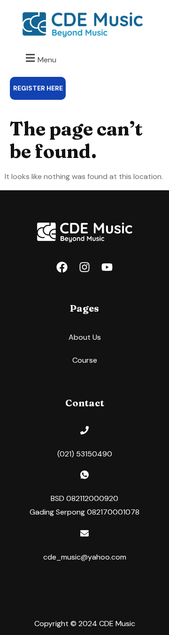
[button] (40, 58)
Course (84, 360)
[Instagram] (84, 267)
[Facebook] (62, 267)
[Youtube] (107, 267)
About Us (85, 337)
